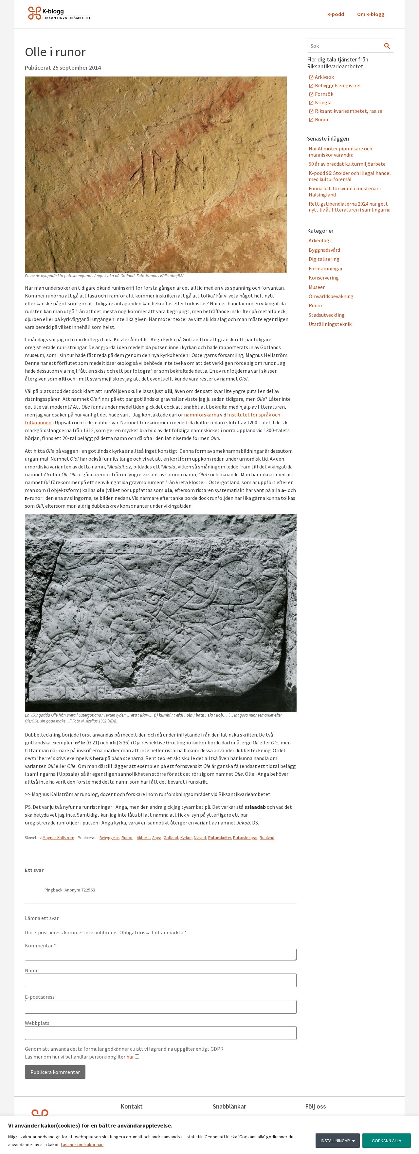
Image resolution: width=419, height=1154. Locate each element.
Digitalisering (324, 259)
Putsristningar (245, 837)
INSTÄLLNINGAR (335, 1141)
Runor (127, 837)
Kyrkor (185, 837)
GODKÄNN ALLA (386, 1141)
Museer (317, 287)
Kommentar (40, 945)
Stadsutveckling (327, 315)
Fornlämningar (326, 268)
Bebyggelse (109, 837)
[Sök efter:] (350, 46)
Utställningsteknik (330, 324)
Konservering (324, 277)
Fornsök (324, 94)
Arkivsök (324, 77)
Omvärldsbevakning (331, 296)
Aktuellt (143, 837)
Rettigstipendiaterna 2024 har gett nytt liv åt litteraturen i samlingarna (350, 206)
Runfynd (267, 837)
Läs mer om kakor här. (82, 1144)
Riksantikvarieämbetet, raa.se (348, 111)
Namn (32, 970)
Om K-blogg (370, 14)
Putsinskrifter (219, 837)
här (130, 1056)
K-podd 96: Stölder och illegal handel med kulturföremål (350, 176)
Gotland (171, 837)
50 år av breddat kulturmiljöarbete (347, 164)
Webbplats (37, 1023)
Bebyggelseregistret (338, 85)
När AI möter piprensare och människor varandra (340, 151)
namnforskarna (201, 414)
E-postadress (40, 996)
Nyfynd (200, 837)
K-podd (335, 14)
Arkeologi (320, 240)
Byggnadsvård (324, 249)
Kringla (323, 102)
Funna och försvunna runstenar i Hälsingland (345, 191)
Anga (156, 837)
